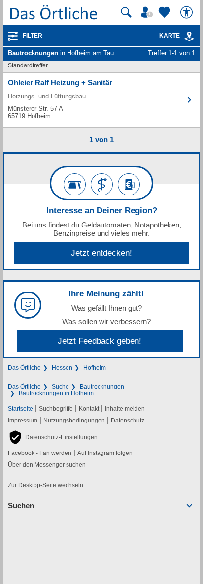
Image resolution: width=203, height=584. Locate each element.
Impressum (22, 420)
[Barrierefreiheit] (187, 12)
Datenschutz (127, 420)
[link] (189, 36)
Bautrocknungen (102, 386)
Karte (169, 35)
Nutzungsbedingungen (74, 420)
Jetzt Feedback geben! (99, 341)
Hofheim (94, 367)
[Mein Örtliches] (148, 12)
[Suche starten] (126, 12)
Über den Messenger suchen (47, 464)
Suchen (21, 505)
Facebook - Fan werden (39, 453)
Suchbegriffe (56, 408)
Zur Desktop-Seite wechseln (45, 485)
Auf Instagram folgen (105, 453)
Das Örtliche (24, 367)
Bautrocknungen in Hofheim (56, 393)
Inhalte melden (125, 408)
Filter (32, 35)
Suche (60, 386)
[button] (53, 437)
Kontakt (89, 408)
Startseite (20, 408)
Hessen (62, 367)
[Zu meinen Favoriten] (165, 12)
